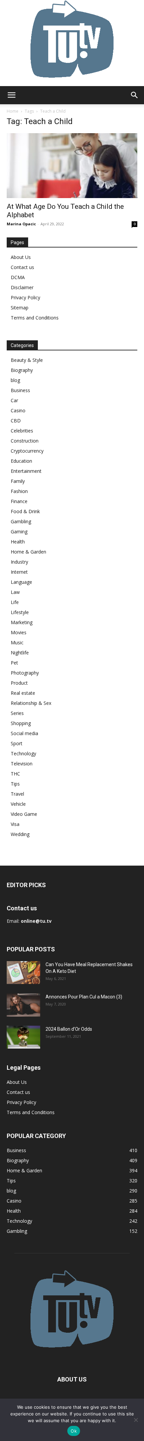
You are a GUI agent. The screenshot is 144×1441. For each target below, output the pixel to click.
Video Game (24, 814)
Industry (19, 562)
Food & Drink (25, 511)
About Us (21, 257)
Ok (74, 1431)
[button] (11, 95)
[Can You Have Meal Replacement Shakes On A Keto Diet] (23, 972)
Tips (15, 784)
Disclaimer (22, 287)
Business (20, 390)
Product (19, 683)
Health (18, 541)
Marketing (21, 622)
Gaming (19, 531)
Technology (23, 753)
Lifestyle (20, 612)
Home (12, 111)
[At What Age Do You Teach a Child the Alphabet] (72, 165)
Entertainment (26, 471)
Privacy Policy (25, 297)
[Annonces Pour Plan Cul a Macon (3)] (23, 1005)
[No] (135, 1419)
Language (21, 582)
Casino (18, 410)
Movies (18, 632)
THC (15, 773)
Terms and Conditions (35, 317)
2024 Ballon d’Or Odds (69, 1029)
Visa (15, 824)
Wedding (20, 834)
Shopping (21, 723)
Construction (25, 441)
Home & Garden (28, 551)
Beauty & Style (27, 360)
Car (14, 400)
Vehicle (18, 804)
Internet (19, 572)
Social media (24, 733)
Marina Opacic (21, 223)
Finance (19, 501)
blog (15, 380)
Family (18, 481)
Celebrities (22, 430)
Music (17, 642)
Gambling (21, 521)
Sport (16, 743)
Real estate (23, 693)
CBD (16, 420)
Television (21, 763)
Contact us (22, 267)
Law (15, 592)
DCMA (18, 277)
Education (21, 461)
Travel (17, 794)
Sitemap (19, 307)
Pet (14, 662)
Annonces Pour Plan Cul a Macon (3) (84, 996)
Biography (22, 370)
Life (15, 602)
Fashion (19, 491)
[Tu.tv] (72, 43)
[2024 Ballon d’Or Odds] (23, 1037)
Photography (25, 673)
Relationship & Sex (31, 703)
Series (17, 713)
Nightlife (20, 652)
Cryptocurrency (27, 451)
